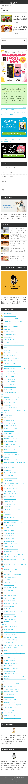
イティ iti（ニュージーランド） (11, 493)
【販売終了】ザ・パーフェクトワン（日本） (14, 676)
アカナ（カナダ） (8, 324)
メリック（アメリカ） (9, 535)
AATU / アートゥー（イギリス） (11, 318)
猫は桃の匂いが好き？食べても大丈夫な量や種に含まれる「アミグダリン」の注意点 (18, 258)
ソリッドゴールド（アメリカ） (11, 663)
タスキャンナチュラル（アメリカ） (12, 689)
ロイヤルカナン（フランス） (10, 639)
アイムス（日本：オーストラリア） (12, 488)
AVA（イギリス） (8, 350)
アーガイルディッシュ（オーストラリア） (14, 345)
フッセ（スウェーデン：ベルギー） (12, 485)
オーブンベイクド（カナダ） (10, 595)
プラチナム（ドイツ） (9, 606)
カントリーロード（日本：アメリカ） (13, 407)
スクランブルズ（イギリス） (10, 647)
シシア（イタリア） (8, 642)
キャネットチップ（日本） (10, 387)
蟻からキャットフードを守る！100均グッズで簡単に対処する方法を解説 (18, 243)
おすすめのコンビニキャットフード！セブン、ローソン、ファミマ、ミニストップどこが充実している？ (14, 250)
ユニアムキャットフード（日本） (11, 691)
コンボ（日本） (7, 405)
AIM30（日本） (7, 329)
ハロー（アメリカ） (8, 475)
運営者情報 (14, 779)
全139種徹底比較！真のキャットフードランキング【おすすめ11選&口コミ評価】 (18, 236)
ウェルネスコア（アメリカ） (10, 699)
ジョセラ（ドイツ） (8, 501)
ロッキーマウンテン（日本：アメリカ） (13, 634)
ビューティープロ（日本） (10, 363)
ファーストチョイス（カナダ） (11, 313)
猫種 (3, 190)
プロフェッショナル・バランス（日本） (13, 611)
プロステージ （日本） (9, 614)
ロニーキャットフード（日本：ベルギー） (14, 637)
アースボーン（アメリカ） (10, 425)
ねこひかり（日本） (8, 571)
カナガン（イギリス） (9, 384)
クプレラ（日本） (8, 415)
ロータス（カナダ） (8, 525)
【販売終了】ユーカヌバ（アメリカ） (13, 438)
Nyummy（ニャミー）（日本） (11, 587)
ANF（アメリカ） (8, 337)
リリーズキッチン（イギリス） (11, 520)
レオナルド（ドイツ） (9, 517)
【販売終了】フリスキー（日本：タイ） (13, 460)
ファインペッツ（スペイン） (10, 449)
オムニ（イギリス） (8, 590)
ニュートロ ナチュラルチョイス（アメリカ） (14, 554)
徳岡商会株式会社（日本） (10, 499)
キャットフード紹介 (7, 172)
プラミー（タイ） (8, 608)
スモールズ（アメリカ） (9, 660)
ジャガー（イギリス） (9, 496)
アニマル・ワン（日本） (9, 671)
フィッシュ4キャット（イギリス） (12, 454)
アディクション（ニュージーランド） (13, 326)
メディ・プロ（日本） (9, 533)
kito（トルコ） (7, 512)
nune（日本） (7, 579)
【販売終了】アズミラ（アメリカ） (12, 358)
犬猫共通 (4, 181)
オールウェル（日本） (9, 331)
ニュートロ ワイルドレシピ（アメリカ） (13, 704)
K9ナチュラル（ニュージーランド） (12, 446)
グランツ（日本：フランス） (10, 472)
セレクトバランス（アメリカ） (11, 650)
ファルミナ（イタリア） (9, 444)
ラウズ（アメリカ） (8, 629)
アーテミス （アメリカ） (10, 347)
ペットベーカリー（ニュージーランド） (13, 598)
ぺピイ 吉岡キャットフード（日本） (12, 683)
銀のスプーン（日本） (9, 467)
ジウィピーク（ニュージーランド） (12, 718)
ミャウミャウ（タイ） (9, 541)
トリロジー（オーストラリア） (11, 686)
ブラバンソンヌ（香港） (9, 379)
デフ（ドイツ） (7, 417)
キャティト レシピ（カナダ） (11, 399)
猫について (5, 185)
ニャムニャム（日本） (9, 585)
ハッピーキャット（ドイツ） (10, 478)
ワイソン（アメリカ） (9, 710)
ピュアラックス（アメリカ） (10, 616)
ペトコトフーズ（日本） (9, 600)
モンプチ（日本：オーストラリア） (12, 546)
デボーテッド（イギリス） (10, 420)
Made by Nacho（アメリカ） (11, 549)
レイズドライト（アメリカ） (10, 626)
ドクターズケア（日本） (9, 423)
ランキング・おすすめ (8, 176)
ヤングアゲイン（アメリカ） (10, 715)
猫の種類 (16, 777)
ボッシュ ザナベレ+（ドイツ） (11, 373)
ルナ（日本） (7, 528)
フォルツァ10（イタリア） (10, 457)
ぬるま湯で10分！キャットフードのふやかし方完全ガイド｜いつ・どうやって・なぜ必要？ (18, 230)
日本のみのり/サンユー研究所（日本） (13, 574)
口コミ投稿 (21, 777)
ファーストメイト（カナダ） (10, 452)
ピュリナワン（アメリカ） (10, 619)
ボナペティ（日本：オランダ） (11, 371)
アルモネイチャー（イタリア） (11, 334)
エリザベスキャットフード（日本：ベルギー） (15, 433)
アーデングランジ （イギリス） (11, 342)
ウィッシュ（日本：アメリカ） (11, 707)
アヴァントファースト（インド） (11, 352)
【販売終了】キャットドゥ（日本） (12, 397)
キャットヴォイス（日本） (10, 402)
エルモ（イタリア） (8, 436)
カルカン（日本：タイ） (9, 504)
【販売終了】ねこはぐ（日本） (11, 569)
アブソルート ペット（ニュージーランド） (14, 321)
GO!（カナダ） (7, 470)
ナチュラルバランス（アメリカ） (11, 551)
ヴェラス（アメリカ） (9, 694)
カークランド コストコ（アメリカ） (12, 509)
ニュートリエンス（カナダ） (10, 582)
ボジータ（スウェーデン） (10, 376)
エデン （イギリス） (9, 431)
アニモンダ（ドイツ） (9, 339)
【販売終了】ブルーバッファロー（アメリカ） (15, 368)
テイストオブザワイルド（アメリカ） (13, 673)
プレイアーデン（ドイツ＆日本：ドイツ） (14, 603)
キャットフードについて (8, 168)
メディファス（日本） (9, 530)
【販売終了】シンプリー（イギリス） (13, 668)
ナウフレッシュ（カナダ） (10, 577)
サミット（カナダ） (8, 665)
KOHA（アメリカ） (8, 514)
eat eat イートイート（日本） (11, 428)
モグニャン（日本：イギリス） (11, 543)
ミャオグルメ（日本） (9, 538)
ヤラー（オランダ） (8, 712)
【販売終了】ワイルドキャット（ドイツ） (14, 702)
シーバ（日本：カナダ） (9, 658)
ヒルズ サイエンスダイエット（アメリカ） (14, 645)
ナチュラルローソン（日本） (10, 556)
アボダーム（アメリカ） (9, 355)
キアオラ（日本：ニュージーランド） (13, 506)
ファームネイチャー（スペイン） (11, 441)
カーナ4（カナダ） (8, 389)
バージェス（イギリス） (9, 381)
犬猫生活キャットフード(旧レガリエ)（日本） (14, 632)
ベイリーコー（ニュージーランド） (12, 360)
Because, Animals (8, 480)
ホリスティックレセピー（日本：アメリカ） (14, 483)
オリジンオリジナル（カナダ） (11, 593)
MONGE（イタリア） (9, 697)
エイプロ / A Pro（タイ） (10, 316)
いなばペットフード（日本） (10, 491)
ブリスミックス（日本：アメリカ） (12, 366)
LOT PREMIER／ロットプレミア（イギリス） (15, 522)
